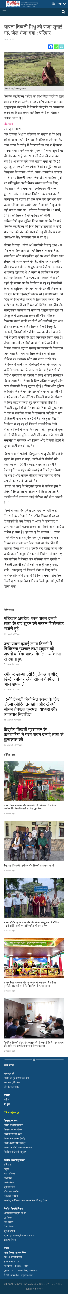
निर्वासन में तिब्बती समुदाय (15, 1151)
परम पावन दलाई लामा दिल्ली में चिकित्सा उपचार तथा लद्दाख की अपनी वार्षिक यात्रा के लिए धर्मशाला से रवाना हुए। (32, 651)
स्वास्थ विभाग (10, 1239)
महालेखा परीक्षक (11, 1195)
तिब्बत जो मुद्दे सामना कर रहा (16, 1077)
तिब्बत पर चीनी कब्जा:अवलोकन (18, 1147)
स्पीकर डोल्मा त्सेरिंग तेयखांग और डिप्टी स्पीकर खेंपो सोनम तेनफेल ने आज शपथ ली (31, 679)
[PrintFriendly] (61, 46)
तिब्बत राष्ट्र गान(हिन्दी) (14, 1138)
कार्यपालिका (9, 1182)
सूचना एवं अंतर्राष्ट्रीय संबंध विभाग (19, 1235)
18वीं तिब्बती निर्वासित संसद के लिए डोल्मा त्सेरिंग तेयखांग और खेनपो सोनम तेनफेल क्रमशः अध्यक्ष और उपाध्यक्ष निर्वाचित (31, 706)
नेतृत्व (6, 1169)
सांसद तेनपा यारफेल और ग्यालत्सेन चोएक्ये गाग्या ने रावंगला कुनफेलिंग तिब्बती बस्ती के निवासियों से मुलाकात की (30, 984)
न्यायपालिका (9, 1173)
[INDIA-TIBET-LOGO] (23, 4)
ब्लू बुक (7, 1104)
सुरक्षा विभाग (9, 1230)
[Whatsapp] (56, 46)
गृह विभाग (8, 1217)
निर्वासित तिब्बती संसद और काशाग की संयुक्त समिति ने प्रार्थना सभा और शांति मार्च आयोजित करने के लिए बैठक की (34, 1044)
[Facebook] (50, 46)
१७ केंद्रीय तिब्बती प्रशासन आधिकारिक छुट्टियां (25, 1200)
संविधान (7, 1164)
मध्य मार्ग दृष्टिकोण (12, 1082)
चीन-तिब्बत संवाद (11, 1086)
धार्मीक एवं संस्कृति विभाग (15, 1213)
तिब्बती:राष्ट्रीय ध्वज (13, 1134)
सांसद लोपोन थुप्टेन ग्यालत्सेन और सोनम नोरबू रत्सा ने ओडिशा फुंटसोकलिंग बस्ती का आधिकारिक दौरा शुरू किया (31, 924)
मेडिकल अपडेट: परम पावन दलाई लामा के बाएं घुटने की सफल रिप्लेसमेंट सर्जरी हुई (34, 623)
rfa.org (8, 123)
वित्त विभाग (8, 1222)
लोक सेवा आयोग (11, 1191)
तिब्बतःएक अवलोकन (13, 1129)
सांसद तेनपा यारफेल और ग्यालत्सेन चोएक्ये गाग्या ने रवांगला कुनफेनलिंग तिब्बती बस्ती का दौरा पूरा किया (30, 807)
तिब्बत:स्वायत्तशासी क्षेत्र (14, 1142)
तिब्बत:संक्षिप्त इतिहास (13, 1125)
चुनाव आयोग (9, 1186)
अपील (6, 1099)
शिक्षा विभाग (9, 1226)
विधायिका (8, 1178)
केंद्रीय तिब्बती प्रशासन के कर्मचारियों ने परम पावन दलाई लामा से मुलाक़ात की (33, 734)
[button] (4, 12)
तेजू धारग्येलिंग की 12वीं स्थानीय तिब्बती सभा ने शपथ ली (29, 865)
